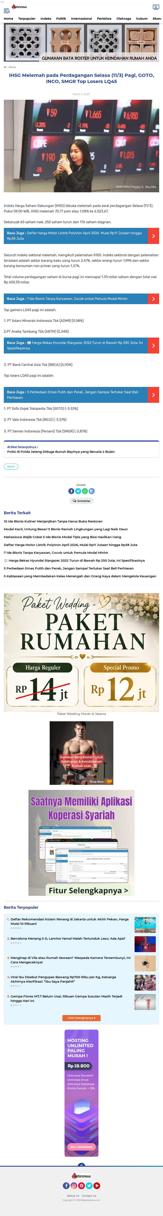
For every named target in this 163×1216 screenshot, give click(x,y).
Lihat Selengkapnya (81, 1017)
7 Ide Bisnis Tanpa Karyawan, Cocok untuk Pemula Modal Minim (77, 299)
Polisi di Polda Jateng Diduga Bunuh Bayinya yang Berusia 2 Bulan (61, 452)
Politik (61, 19)
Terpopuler (26, 19)
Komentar (83, 501)
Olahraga (124, 19)
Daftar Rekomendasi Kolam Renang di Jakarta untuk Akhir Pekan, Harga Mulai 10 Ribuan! (70, 921)
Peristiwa (104, 19)
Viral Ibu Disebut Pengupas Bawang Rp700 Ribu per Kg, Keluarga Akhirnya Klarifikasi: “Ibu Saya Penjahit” (63, 979)
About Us (73, 1195)
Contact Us (89, 1195)
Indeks (46, 19)
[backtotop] (81, 1166)
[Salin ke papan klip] (92, 491)
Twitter (91, 1191)
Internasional (81, 19)
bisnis (11, 466)
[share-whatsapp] (85, 491)
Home (8, 19)
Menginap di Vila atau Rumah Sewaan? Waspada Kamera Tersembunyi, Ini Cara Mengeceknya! (71, 960)
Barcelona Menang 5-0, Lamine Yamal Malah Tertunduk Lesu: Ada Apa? (68, 938)
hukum (142, 19)
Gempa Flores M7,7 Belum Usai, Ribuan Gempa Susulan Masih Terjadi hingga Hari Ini (66, 998)
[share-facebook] (71, 491)
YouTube (99, 1191)
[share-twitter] (78, 491)
